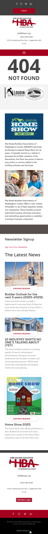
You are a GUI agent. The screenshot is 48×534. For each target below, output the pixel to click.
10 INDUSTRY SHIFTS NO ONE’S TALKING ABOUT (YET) (23, 342)
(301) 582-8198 (26, 37)
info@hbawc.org (24, 33)
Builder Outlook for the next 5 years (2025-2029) (24, 296)
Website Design (22, 531)
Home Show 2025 (18, 424)
